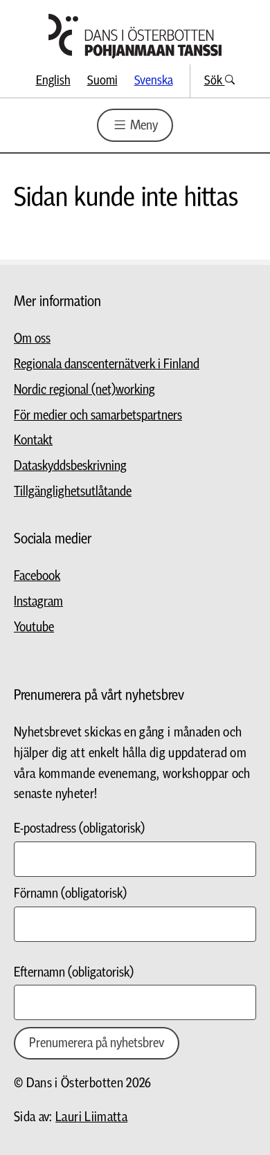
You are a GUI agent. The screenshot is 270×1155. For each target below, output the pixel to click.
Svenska (153, 80)
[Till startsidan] (135, 36)
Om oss (32, 338)
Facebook (37, 576)
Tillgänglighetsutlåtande (73, 491)
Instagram (38, 601)
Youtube (34, 627)
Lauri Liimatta (91, 1117)
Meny (142, 125)
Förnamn (70, 893)
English (53, 80)
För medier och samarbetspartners (98, 415)
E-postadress (79, 828)
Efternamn (74, 972)
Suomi (102, 80)
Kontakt (33, 440)
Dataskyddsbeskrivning (70, 466)
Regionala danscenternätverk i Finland (106, 364)
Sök (214, 80)
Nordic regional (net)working (84, 390)
